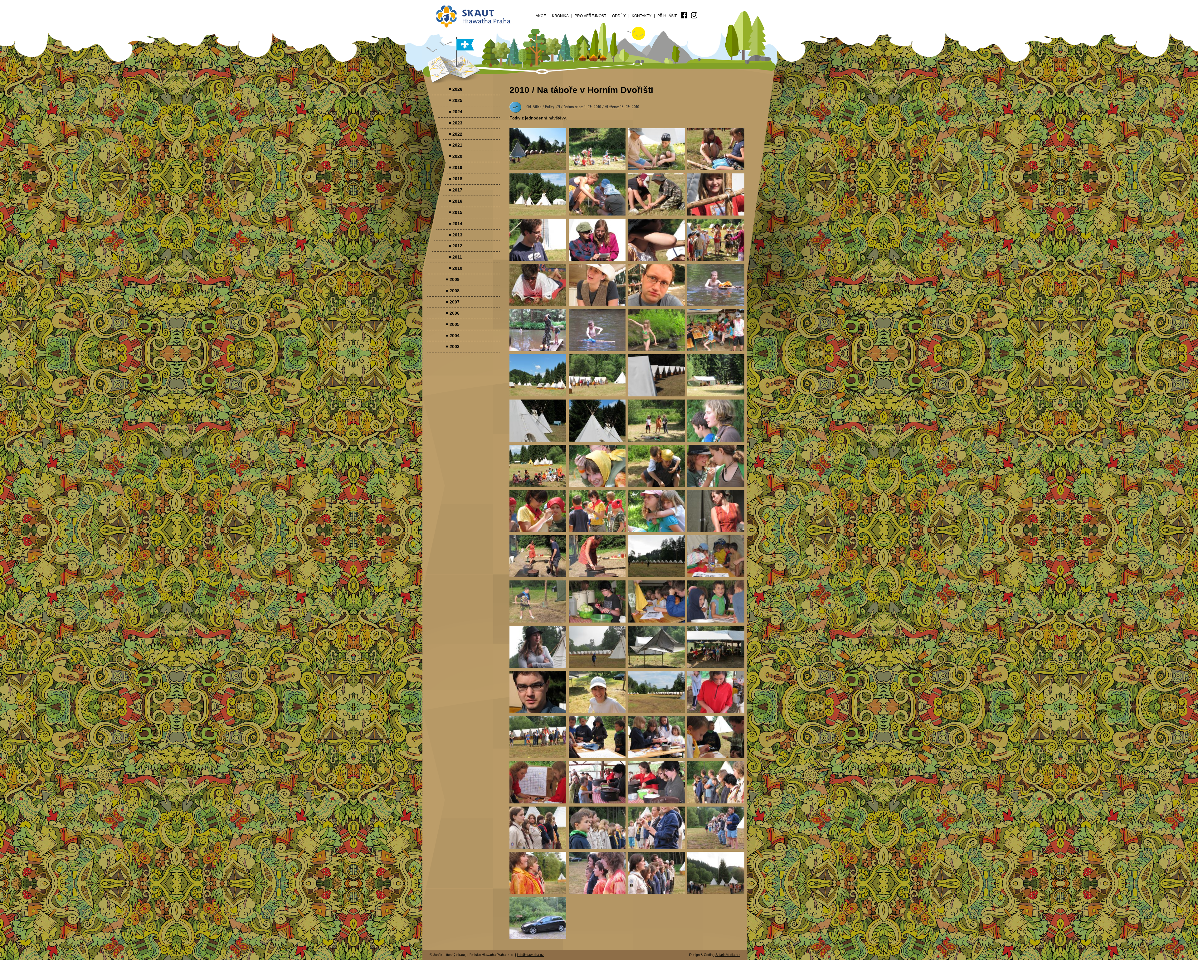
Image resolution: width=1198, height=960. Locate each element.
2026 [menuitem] (457, 89)
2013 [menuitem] (457, 234)
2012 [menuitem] (457, 245)
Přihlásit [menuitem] (667, 16)
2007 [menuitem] (455, 301)
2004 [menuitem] (455, 335)
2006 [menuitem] (455, 313)
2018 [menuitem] (457, 178)
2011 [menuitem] (457, 257)
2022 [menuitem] (457, 134)
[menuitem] (684, 15)
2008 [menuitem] (455, 290)
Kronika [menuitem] (560, 16)
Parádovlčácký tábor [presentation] (538, 149)
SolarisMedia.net (727, 955)
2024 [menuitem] (457, 111)
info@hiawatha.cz (530, 955)
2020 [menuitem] (457, 156)
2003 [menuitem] (455, 346)
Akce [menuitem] (541, 16)
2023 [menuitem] (457, 122)
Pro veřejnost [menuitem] (590, 16)
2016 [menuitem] (457, 201)
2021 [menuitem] (457, 145)
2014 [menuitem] (457, 223)
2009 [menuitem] (455, 279)
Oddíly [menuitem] (619, 16)
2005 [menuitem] (455, 324)
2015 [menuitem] (457, 212)
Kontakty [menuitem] (641, 16)
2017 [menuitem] (457, 189)
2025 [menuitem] (457, 100)
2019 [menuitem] (457, 167)
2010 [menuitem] (457, 268)
